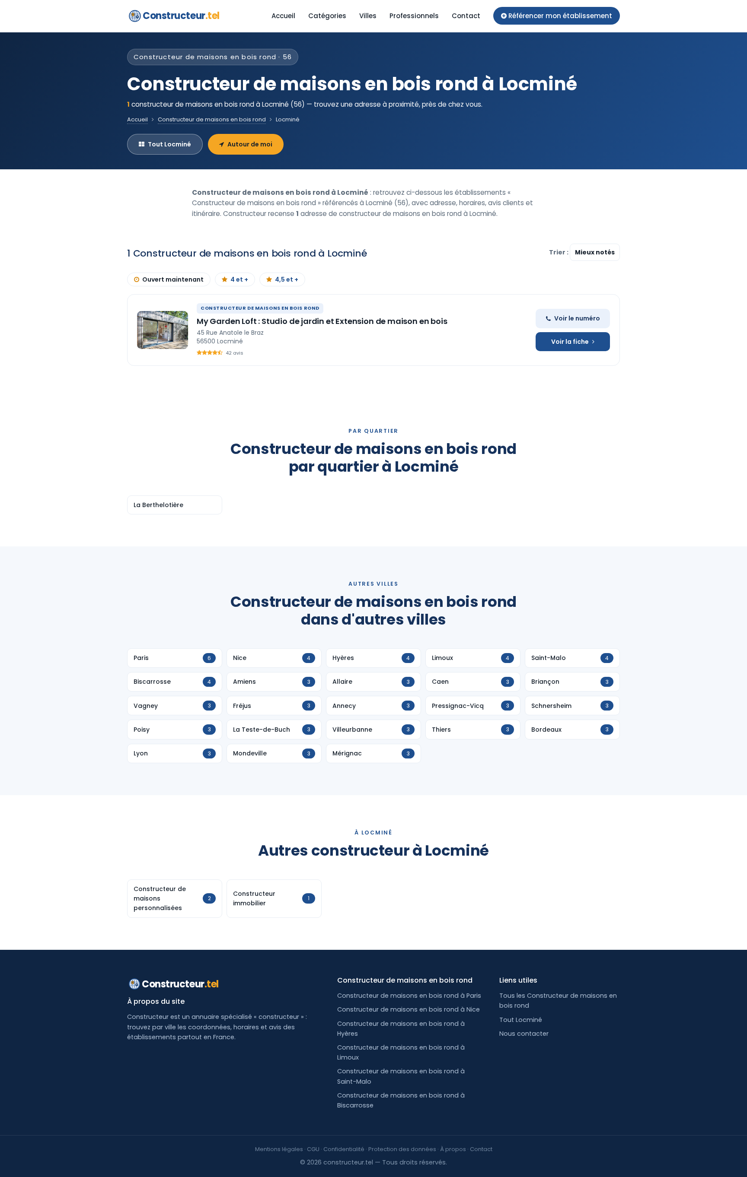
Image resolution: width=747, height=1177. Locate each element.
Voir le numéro (577, 318)
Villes (368, 15)
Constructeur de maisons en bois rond (212, 119)
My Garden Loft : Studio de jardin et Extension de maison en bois (322, 321)
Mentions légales (279, 1149)
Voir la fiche (570, 341)
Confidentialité (343, 1149)
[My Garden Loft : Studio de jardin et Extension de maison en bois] (162, 330)
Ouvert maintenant (173, 279)
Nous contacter (524, 1033)
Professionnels (414, 15)
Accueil (283, 15)
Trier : (559, 252)
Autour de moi (249, 144)
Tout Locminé (169, 144)
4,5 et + (286, 279)
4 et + (239, 279)
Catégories (327, 15)
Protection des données (402, 1149)
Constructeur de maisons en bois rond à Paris (409, 995)
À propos (453, 1149)
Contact (466, 15)
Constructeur (181, 15)
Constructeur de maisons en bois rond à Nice (408, 1009)
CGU (313, 1149)
